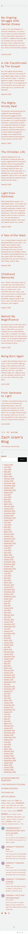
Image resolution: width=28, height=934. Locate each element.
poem (20, 810)
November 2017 (9, 624)
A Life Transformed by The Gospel (13, 64)
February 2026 (9, 478)
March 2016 (8, 640)
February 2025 (9, 506)
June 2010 (7, 744)
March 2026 (8, 476)
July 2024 (7, 522)
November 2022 (9, 564)
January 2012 (8, 703)
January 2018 (8, 622)
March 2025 (8, 504)
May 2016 (7, 636)
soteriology (3, 821)
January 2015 (8, 654)
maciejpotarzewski (12, 828)
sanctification (8, 819)
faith (11, 805)
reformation (3, 816)
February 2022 (9, 585)
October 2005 (9, 770)
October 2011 (8, 707)
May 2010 (7, 746)
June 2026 (7, 469)
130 (8, 432)
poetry (4, 813)
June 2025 (7, 497)
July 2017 (7, 629)
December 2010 (9, 730)
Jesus (3, 807)
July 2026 (7, 467)
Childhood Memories (8, 276)
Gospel (18, 805)
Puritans (19, 814)
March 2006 (8, 765)
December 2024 (9, 511)
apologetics (9, 800)
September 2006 (10, 760)
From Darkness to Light (11, 394)
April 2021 (7, 606)
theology (9, 821)
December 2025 (9, 483)
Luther (14, 807)
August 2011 (8, 712)
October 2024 (9, 515)
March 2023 (8, 555)
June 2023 (7, 550)
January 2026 (8, 481)
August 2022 (8, 571)
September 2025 (10, 490)
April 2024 (7, 529)
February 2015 (9, 652)
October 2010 (8, 735)
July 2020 (7, 610)
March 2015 (8, 649)
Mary (18, 807)
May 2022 (7, 578)
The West (14, 821)
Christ (8, 803)
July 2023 (7, 548)
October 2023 (9, 541)
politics (10, 814)
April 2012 (7, 698)
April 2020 (7, 612)
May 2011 (7, 719)
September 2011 (9, 709)
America (3, 800)
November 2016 (9, 633)
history (21, 805)
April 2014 (7, 666)
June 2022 (7, 575)
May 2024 (7, 527)
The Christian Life (13, 151)
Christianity (20, 803)
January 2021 (8, 608)
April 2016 (7, 638)
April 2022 (7, 580)
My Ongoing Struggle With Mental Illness (10, 21)
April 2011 (7, 721)
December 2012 (9, 686)
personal (14, 810)
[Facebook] (5, 913)
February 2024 (9, 534)
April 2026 (7, 474)
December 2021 (9, 589)
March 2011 (8, 723)
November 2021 (9, 592)
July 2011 (7, 714)
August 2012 (8, 691)
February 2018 (9, 619)
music (5, 810)
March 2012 (8, 700)
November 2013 (9, 677)
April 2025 (7, 502)
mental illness (22, 807)
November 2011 (9, 705)
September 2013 (10, 682)
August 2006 (8, 763)
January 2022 (8, 587)
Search (3, 456)
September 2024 (10, 518)
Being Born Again (12, 356)
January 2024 (8, 536)
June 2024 (7, 525)
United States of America (13, 823)
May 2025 (7, 499)
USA (22, 823)
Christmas (3, 805)
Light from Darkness (8, 195)
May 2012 (7, 696)
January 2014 (8, 673)
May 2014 (7, 663)
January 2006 (8, 767)
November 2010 (9, 733)
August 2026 (8, 465)
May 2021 (7, 603)
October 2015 (8, 645)
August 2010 (8, 740)
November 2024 (9, 513)
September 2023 (10, 543)
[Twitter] (2, 913)
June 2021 (7, 601)
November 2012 (9, 689)
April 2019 (7, 617)
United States (4, 823)
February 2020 (9, 615)
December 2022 (9, 562)
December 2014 (9, 656)
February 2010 (9, 751)
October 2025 (9, 488)
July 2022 (7, 573)
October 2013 (8, 679)
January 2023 (8, 559)
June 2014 (7, 661)
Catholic (3, 803)
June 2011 (7, 716)
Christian (13, 803)
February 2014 (9, 670)
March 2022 (8, 582)
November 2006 (9, 758)
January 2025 (8, 508)
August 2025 (8, 492)
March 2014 (8, 668)
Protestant (14, 814)
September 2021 (10, 596)
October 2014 (8, 659)
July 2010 (7, 742)
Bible (17, 800)
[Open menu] (2, 452)
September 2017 (10, 626)
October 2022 (9, 566)
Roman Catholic (17, 816)
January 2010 (8, 753)
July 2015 (7, 647)
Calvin (20, 800)
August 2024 (8, 520)
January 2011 (8, 728)
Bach (13, 800)
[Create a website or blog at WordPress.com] (14, 927)
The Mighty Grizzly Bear (9, 104)
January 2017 (8, 631)
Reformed (10, 816)
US (19, 823)
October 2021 (8, 594)
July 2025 (7, 495)
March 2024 (8, 532)
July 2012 (7, 693)
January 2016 (8, 642)
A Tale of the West (13, 235)
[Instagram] (9, 913)
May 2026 (7, 472)
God (15, 805)
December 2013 (9, 675)
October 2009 (9, 756)
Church (7, 805)
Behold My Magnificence (10, 318)
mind (2, 810)
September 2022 (10, 569)
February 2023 (9, 557)
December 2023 (9, 539)
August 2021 (8, 599)
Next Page (14, 432)
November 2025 (9, 485)
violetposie (9, 846)
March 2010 (8, 749)
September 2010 (10, 737)
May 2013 (7, 684)
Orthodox (9, 810)
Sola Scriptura (20, 819)
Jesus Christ (9, 807)
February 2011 (8, 726)
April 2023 (7, 552)
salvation (3, 819)
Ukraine (18, 821)
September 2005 (10, 772)
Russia (23, 816)
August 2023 (8, 545)
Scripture (14, 819)
